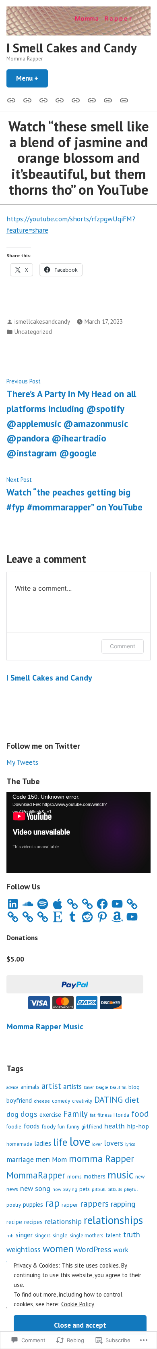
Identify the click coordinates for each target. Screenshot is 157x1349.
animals (30, 1087)
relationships (113, 1220)
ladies (42, 1143)
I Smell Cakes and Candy (71, 48)
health (114, 1125)
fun (61, 1126)
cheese (42, 1101)
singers (43, 1235)
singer (24, 1234)
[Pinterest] (102, 916)
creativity (82, 1100)
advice (12, 1087)
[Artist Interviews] (108, 99)
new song (35, 1188)
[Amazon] (117, 916)
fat (92, 1115)
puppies (33, 1204)
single (60, 1235)
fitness (104, 1115)
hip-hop (138, 1126)
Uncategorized (33, 331)
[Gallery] (12, 99)
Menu (32, 78)
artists (72, 1086)
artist (51, 1085)
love (79, 1141)
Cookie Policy (77, 1304)
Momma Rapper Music (44, 1026)
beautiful (118, 1087)
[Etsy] (57, 916)
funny (73, 1126)
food (140, 1113)
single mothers (86, 1235)
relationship (63, 1221)
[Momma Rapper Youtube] (76, 99)
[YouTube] (117, 903)
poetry (13, 1204)
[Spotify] (42, 903)
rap (52, 1203)
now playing (64, 1189)
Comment (122, 646)
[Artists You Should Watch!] (92, 99)
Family (75, 1113)
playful (131, 1189)
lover (97, 1144)
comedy (61, 1100)
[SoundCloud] (27, 903)
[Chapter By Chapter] (60, 99)
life (60, 1142)
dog (12, 1114)
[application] (78, 832)
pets (84, 1189)
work (121, 1249)
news (12, 1189)
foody (48, 1126)
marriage (20, 1159)
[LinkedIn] (12, 903)
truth (131, 1234)
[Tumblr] (72, 916)
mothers (94, 1176)
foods (31, 1126)
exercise (50, 1114)
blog (134, 1087)
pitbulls (114, 1189)
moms (74, 1176)
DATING (108, 1099)
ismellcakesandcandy (42, 321)
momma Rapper (101, 1158)
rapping (123, 1204)
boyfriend (19, 1100)
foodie (13, 1126)
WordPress (94, 1249)
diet (132, 1099)
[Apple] (57, 903)
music (120, 1174)
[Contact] (43, 99)
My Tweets (22, 762)
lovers (113, 1143)
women (58, 1248)
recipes (33, 1222)
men (43, 1159)
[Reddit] (87, 916)
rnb (10, 1235)
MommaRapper (35, 1175)
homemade (19, 1144)
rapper (70, 1204)
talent (113, 1235)
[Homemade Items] (122, 99)
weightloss (23, 1249)
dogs (29, 1114)
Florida (121, 1115)
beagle (102, 1087)
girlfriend (91, 1126)
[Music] (27, 99)
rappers (94, 1203)
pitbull (98, 1189)
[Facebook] (102, 903)
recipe (14, 1222)
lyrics (130, 1144)
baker (89, 1087)
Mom (59, 1159)
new (140, 1176)
